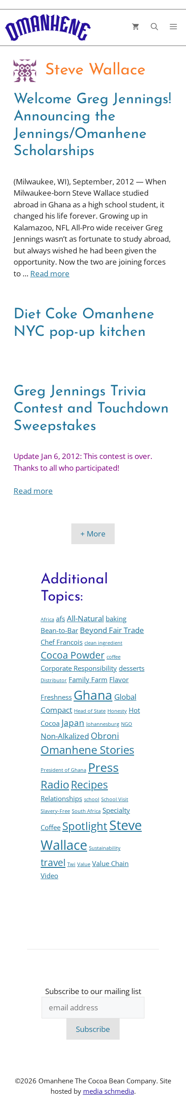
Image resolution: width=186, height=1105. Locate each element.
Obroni (105, 735)
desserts (131, 668)
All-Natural (85, 618)
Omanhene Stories (87, 750)
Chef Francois (62, 641)
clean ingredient (103, 643)
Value (83, 864)
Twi (71, 864)
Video (49, 875)
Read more (50, 273)
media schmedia (108, 1091)
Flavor (119, 679)
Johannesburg (102, 724)
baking (116, 618)
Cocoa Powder (73, 654)
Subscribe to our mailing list (93, 991)
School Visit (114, 799)
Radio (55, 784)
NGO (126, 724)
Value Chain (110, 863)
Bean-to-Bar (59, 630)
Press (103, 767)
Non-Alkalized (65, 736)
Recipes (89, 785)
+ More (93, 533)
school (91, 799)
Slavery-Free (55, 811)
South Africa (86, 811)
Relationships (61, 798)
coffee (114, 657)
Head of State (90, 711)
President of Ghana (63, 770)
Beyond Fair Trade (112, 630)
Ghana (93, 694)
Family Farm (88, 679)
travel (53, 862)
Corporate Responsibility (79, 668)
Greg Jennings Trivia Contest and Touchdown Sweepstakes (91, 409)
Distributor (54, 680)
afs (60, 618)
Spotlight (84, 826)
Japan (72, 722)
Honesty (117, 711)
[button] (154, 28)
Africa (47, 619)
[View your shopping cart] (135, 28)
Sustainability (105, 848)
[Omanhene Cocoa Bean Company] (48, 27)
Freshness (56, 697)
